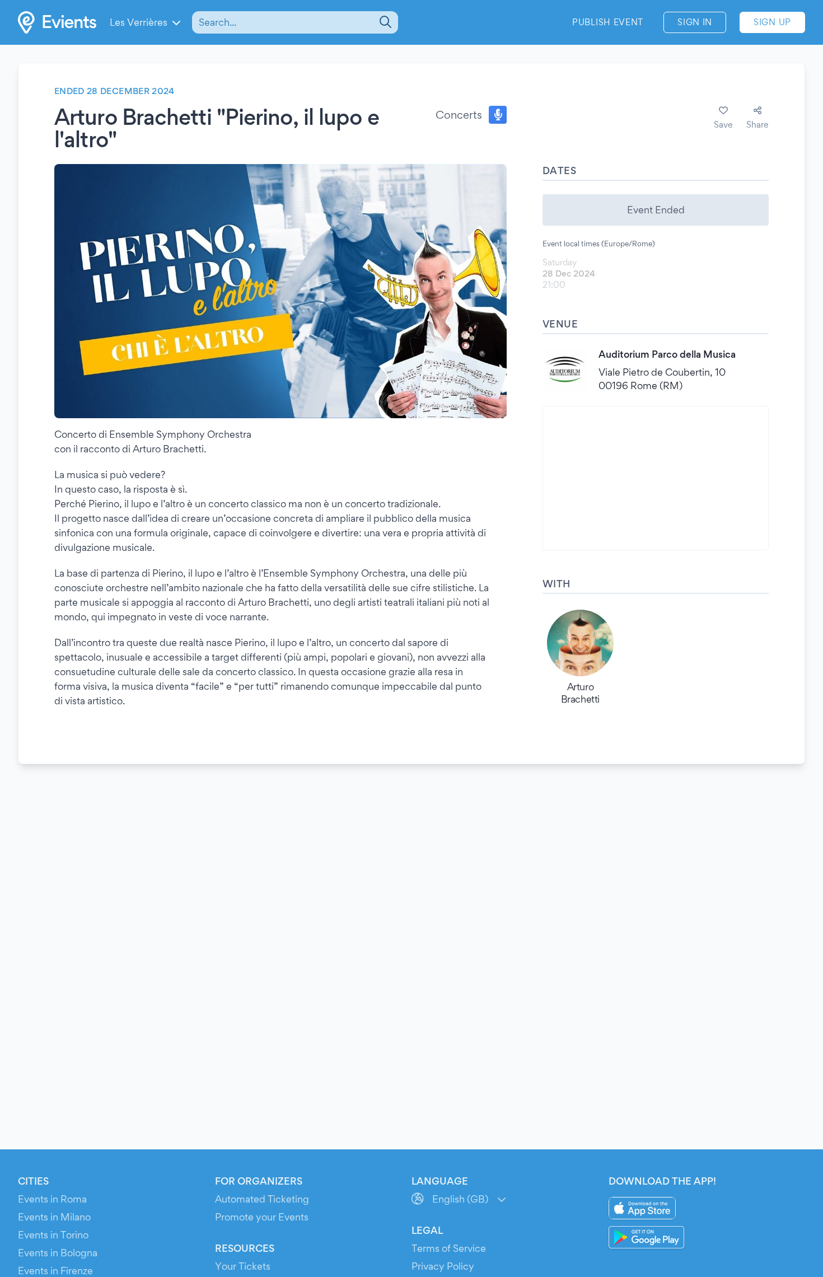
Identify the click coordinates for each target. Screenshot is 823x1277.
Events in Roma (52, 1199)
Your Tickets (242, 1266)
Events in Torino (53, 1235)
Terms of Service (449, 1248)
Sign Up (772, 22)
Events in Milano (54, 1217)
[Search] (384, 22)
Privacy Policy (443, 1266)
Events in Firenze (55, 1270)
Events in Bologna (57, 1253)
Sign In (694, 22)
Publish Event (607, 22)
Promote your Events (261, 1217)
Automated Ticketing (262, 1199)
